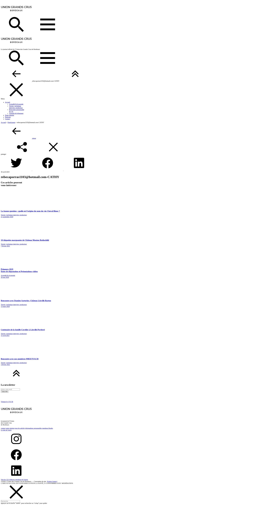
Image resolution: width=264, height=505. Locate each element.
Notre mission (9, 115)
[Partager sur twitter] (16, 170)
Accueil (7, 102)
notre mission (10, 428)
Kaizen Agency (52, 481)
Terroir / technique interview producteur (16, 107)
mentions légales (47, 428)
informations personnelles (33, 428)
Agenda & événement (16, 113)
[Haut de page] (75, 81)
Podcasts (8, 117)
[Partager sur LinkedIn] (79, 170)
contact (3, 428)
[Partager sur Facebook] (48, 170)
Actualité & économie (16, 104)
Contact (7, 119)
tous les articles (20, 428)
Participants (11, 122)
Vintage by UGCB (7, 402)
